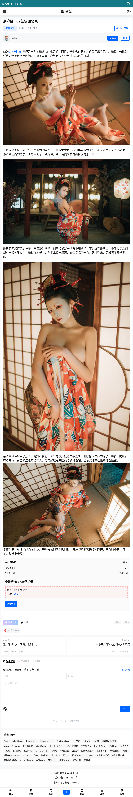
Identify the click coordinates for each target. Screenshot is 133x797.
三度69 (86, 741)
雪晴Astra (28, 760)
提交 (125, 709)
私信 (125, 38)
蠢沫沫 (66, 755)
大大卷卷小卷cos (12, 746)
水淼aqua (64, 751)
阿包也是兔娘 (118, 755)
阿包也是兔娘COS (12, 760)
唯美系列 (10, 28)
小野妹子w (86, 746)
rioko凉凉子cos (47, 741)
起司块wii (89, 755)
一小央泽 (76, 741)
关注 (114, 38)
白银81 (75, 751)
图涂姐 (75, 772)
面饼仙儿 (52, 760)
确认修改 (126, 670)
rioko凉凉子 (31, 741)
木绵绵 (7, 751)
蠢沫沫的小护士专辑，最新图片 (20, 644)
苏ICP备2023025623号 (66, 777)
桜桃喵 (54, 751)
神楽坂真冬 (115, 751)
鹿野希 (87, 760)
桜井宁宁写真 (41, 751)
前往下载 (124, 28)
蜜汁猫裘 (55, 755)
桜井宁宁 (28, 751)
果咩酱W (17, 751)
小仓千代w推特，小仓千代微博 (63, 746)
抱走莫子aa (99, 746)
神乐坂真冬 (101, 751)
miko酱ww (17, 741)
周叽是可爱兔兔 (109, 741)
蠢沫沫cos (77, 755)
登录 (16, 594)
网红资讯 (27, 755)
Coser (7, 741)
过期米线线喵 (102, 755)
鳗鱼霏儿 (77, 760)
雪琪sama (40, 760)
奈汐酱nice (15, 51)
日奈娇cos (112, 746)
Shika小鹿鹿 (63, 741)
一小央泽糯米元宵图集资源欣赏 (113, 644)
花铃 (36, 755)
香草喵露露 (64, 760)
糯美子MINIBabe (12, 755)
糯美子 (126, 751)
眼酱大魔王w (87, 751)
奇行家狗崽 (28, 746)
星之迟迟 (124, 746)
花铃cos (44, 755)
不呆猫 (96, 741)
